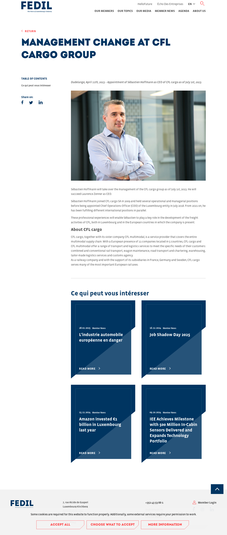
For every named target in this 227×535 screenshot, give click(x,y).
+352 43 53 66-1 (154, 502)
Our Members (104, 10)
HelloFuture (145, 4)
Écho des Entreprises (170, 4)
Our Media (143, 10)
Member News (165, 10)
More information (165, 524)
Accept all (60, 524)
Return (30, 31)
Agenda (183, 10)
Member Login (207, 502)
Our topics (125, 10)
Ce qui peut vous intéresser (36, 85)
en (190, 4)
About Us (199, 10)
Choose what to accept (113, 524)
